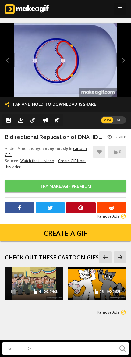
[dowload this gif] (21, 120)
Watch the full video (37, 160)
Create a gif (65, 232)
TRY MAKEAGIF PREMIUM (65, 186)
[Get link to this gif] (33, 120)
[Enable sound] (57, 120)
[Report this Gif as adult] (45, 120)
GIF (119, 120)
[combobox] (65, 348)
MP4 (107, 120)
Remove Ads (108, 216)
